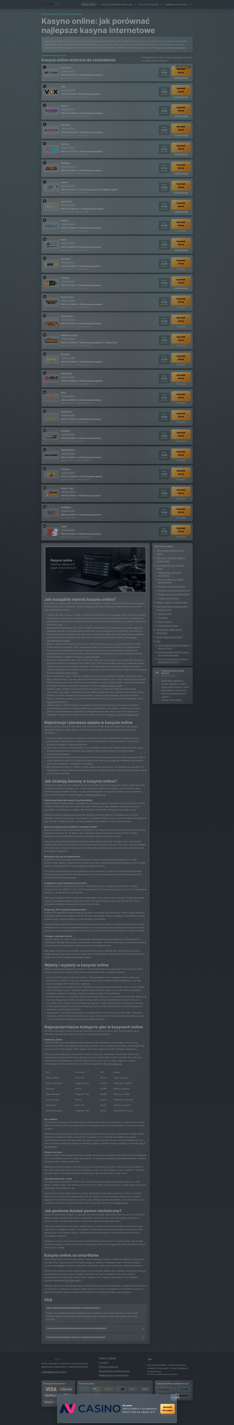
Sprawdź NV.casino (167, 1408)
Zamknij (174, 1397)
